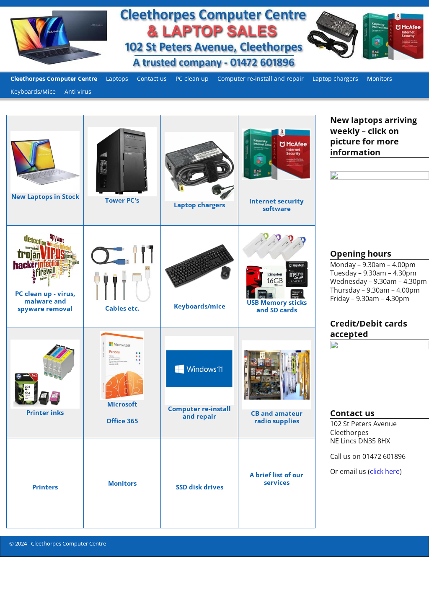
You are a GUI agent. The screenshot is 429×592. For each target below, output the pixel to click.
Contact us (152, 78)
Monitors (379, 78)
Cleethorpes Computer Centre (53, 78)
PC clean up (192, 78)
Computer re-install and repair (260, 78)
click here (385, 471)
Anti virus (78, 91)
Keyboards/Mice (33, 91)
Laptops (117, 78)
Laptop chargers (335, 78)
